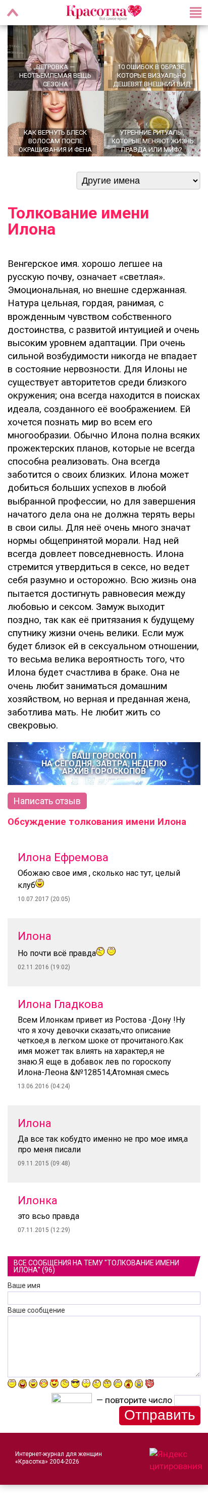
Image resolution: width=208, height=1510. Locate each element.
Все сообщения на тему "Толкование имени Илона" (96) (96, 1266)
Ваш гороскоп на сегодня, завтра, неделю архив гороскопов (104, 763)
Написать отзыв (47, 801)
